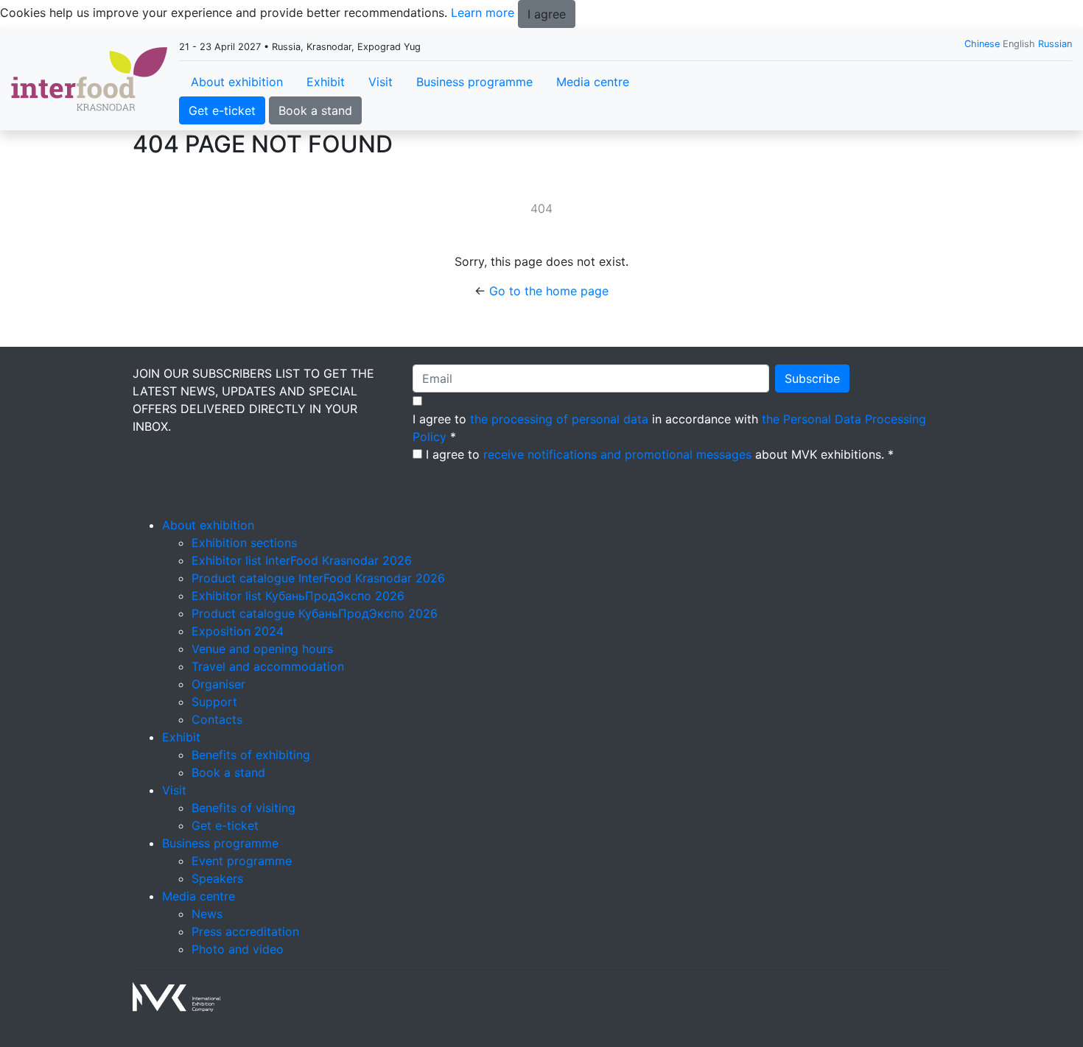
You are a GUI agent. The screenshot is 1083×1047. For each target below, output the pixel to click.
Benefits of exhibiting (251, 754)
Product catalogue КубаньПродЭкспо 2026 (315, 613)
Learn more (482, 12)
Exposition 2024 (238, 631)
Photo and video (238, 949)
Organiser (218, 684)
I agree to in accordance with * (669, 428)
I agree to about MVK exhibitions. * (660, 454)
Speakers (217, 878)
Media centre (592, 81)
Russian (1055, 43)
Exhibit (325, 81)
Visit (380, 81)
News (207, 913)
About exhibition (237, 81)
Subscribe (812, 378)
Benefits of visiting (243, 807)
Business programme (474, 81)
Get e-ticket (222, 110)
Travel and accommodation (268, 666)
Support (214, 701)
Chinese (982, 43)
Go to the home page (549, 290)
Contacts (217, 719)
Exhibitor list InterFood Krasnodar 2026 (302, 560)
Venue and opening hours (262, 648)
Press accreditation (245, 931)
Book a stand (315, 110)
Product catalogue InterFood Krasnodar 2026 (318, 578)
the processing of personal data (559, 419)
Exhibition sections (244, 542)
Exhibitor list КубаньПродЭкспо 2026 (298, 595)
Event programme (242, 860)
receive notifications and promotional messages (617, 454)
